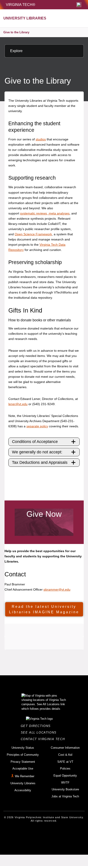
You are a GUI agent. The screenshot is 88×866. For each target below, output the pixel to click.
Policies (65, 768)
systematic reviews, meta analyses (44, 213)
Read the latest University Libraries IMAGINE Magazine (44, 609)
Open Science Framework (33, 234)
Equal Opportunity (65, 775)
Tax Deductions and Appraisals (39, 462)
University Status (23, 747)
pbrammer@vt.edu (57, 589)
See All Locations (40, 732)
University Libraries (22, 783)
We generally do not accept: (37, 452)
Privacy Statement (23, 761)
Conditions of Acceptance (35, 441)
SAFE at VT (65, 761)
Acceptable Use (22, 768)
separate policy (37, 426)
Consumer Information (65, 747)
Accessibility (22, 790)
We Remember (24, 776)
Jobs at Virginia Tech (65, 796)
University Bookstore (65, 789)
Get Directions (37, 726)
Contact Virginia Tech (44, 739)
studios (41, 139)
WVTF (65, 782)
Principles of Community (23, 754)
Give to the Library (16, 32)
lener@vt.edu (18, 404)
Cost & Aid (65, 754)
